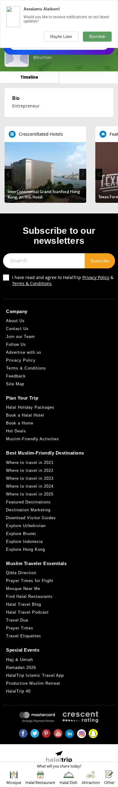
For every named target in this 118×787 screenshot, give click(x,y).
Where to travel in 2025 (30, 494)
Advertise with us (23, 352)
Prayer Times (19, 628)
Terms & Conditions (32, 283)
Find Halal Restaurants (29, 596)
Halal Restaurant (40, 782)
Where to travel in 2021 (30, 462)
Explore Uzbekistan (26, 525)
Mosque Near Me (23, 588)
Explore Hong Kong (25, 549)
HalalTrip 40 (18, 691)
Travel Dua (17, 620)
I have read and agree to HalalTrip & (62, 280)
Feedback (16, 376)
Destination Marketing (28, 510)
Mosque (13, 782)
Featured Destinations (28, 502)
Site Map (15, 384)
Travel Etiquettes (23, 636)
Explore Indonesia (24, 541)
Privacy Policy (95, 277)
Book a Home (19, 423)
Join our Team (20, 336)
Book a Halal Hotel (25, 415)
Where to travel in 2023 (30, 478)
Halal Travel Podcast (27, 612)
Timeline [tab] (29, 77)
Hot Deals (16, 431)
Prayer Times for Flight (29, 580)
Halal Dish (68, 782)
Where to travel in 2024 (30, 486)
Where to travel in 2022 (30, 470)
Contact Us (17, 328)
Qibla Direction (21, 573)
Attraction (91, 782)
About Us (15, 321)
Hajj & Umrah (19, 659)
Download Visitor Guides (31, 518)
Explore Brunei (21, 533)
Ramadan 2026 (21, 667)
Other (109, 782)
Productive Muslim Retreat (33, 683)
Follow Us (16, 344)
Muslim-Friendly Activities (32, 439)
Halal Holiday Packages (30, 407)
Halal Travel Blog (23, 604)
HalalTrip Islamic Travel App (35, 675)
